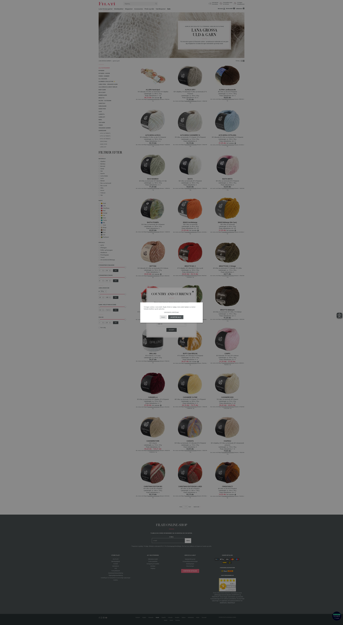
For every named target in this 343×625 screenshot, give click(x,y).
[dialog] (171, 312)
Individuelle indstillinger (171, 312)
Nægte (163, 317)
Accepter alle (176, 317)
